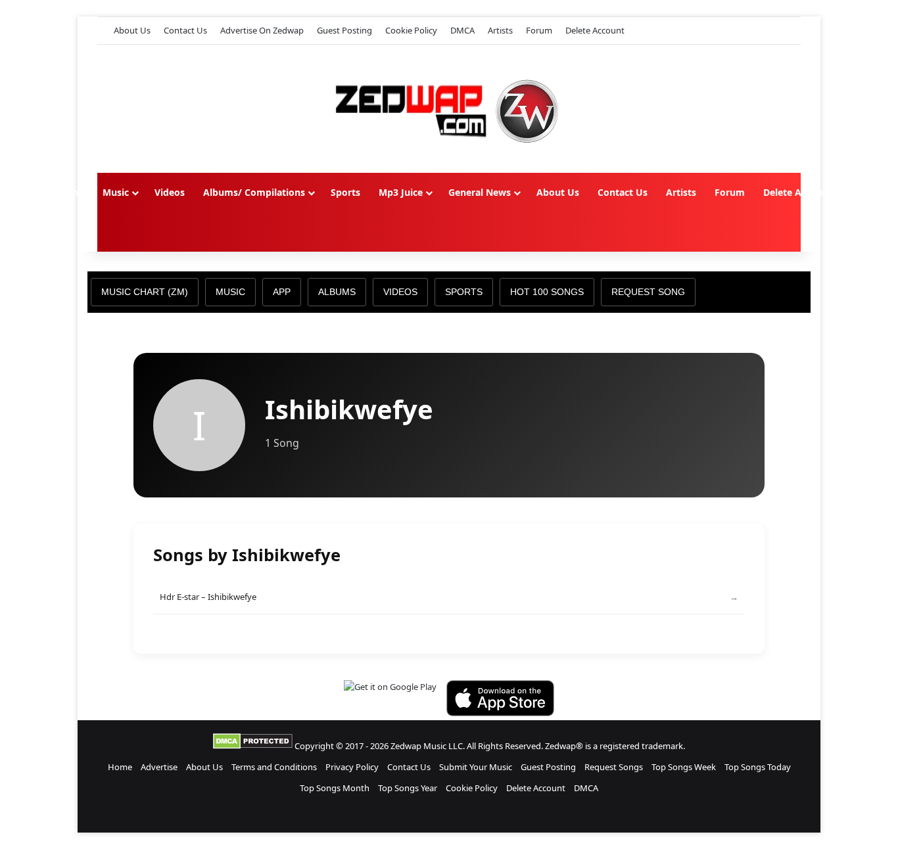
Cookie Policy (411, 30)
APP (282, 292)
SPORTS (464, 292)
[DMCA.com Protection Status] (253, 746)
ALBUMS (337, 292)
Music (116, 192)
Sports (345, 192)
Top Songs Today (757, 767)
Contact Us (185, 30)
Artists (500, 30)
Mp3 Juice (401, 192)
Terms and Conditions (274, 767)
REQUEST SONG (648, 292)
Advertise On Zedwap (262, 30)
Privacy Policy (352, 767)
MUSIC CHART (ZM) (144, 292)
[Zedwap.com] (449, 109)
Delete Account (595, 30)
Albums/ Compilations (254, 192)
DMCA (462, 30)
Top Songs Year (407, 788)
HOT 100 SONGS (547, 292)
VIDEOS (400, 292)
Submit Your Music (475, 767)
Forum (539, 30)
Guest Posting (344, 30)
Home (70, 192)
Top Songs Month (334, 788)
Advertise (159, 767)
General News (479, 192)
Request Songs (613, 767)
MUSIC (230, 292)
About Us (132, 30)
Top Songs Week (683, 767)
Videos (169, 192)
